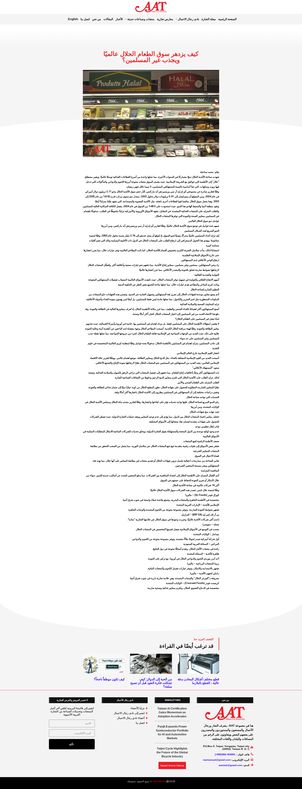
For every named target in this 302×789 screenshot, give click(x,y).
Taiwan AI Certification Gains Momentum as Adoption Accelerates (172, 712)
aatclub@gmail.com (230, 765)
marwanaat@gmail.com (217, 759)
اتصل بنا (85, 19)
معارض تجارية (165, 19)
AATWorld (159, 781)
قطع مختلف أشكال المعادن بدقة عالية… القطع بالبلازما (198, 681)
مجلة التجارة (209, 19)
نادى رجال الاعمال (188, 19)
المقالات (108, 19)
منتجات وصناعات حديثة (140, 19)
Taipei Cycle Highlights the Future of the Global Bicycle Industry (172, 752)
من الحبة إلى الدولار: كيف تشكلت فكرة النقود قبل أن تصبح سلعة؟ (151, 682)
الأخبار (119, 19)
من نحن (96, 19)
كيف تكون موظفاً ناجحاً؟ (109, 679)
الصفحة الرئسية (227, 19)
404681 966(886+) (225, 754)
